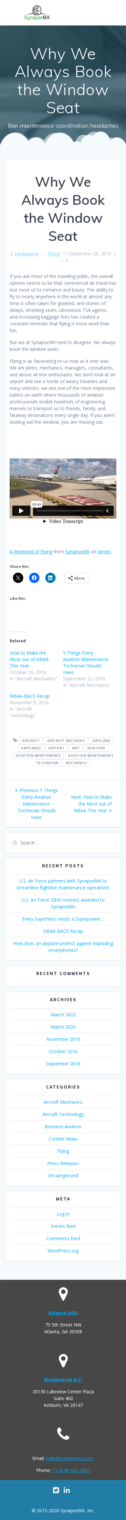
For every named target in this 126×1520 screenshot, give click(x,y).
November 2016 (63, 1039)
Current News (63, 1139)
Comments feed (63, 1238)
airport (56, 748)
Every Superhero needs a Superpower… (63, 919)
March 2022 (63, 1015)
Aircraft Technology (63, 1114)
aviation (96, 748)
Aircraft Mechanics (63, 1102)
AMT (76, 748)
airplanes (31, 748)
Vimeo (104, 551)
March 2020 (63, 1027)
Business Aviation (63, 1126)
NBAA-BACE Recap (30, 696)
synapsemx (26, 254)
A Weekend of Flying (31, 551)
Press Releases (63, 1163)
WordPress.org (63, 1251)
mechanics (76, 763)
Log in (63, 1214)
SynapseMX (77, 551)
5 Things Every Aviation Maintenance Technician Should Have (85, 662)
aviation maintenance (38, 755)
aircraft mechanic (66, 740)
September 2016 (63, 1064)
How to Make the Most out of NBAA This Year (29, 659)
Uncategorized (63, 1175)
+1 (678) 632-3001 (71, 1470)
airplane (101, 740)
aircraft (31, 740)
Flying (53, 254)
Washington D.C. (63, 1380)
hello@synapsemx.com (70, 1458)
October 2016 (63, 1051)
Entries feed (63, 1226)
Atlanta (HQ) (63, 1313)
